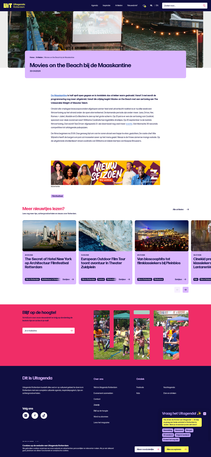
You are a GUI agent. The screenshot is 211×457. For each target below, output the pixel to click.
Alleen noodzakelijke (145, 449)
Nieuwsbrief (132, 5)
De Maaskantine (59, 95)
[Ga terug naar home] (14, 5)
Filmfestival (57, 196)
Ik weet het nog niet (170, 440)
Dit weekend (168, 435)
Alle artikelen (178, 209)
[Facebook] (35, 415)
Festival (101, 279)
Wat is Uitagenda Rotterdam (105, 387)
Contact (97, 399)
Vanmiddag (167, 430)
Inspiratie (106, 5)
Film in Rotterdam (32, 279)
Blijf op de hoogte (101, 411)
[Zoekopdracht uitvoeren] (204, 6)
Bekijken (66, 279)
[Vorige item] (177, 290)
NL (151, 5)
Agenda (94, 5)
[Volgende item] (186, 290)
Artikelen (118, 5)
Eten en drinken (170, 393)
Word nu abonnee (101, 417)
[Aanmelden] (72, 331)
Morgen (189, 430)
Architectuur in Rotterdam (52, 279)
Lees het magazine (101, 422)
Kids (195, 279)
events (129, 124)
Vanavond (179, 430)
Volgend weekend (182, 435)
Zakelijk (97, 405)
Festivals (140, 387)
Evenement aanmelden (103, 393)
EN (157, 5)
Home (32, 57)
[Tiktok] (44, 415)
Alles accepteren (174, 449)
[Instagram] (25, 415)
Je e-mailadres (31, 331)
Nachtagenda (169, 387)
